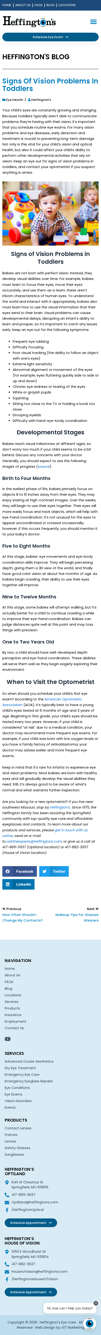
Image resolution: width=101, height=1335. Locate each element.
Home (6, 5)
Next (91, 909)
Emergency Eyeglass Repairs (29, 1081)
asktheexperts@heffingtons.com (34, 841)
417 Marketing (72, 1327)
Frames (11, 1134)
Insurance (13, 1015)
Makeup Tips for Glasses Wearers (77, 917)
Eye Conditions (17, 1087)
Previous (13, 909)
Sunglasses (14, 1154)
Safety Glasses (17, 1148)
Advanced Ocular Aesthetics (29, 1061)
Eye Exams (13, 1094)
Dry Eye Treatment (20, 1068)
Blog (50, 5)
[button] (93, 21)
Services (12, 1001)
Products (12, 1008)
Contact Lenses (18, 1128)
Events (10, 1107)
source (44, 466)
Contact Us (14, 1028)
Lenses (10, 1141)
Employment (15, 1021)
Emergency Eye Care (22, 1074)
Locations (67, 5)
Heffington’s (60, 807)
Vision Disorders (18, 1101)
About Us (23, 5)
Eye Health (14, 100)
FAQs (39, 5)
